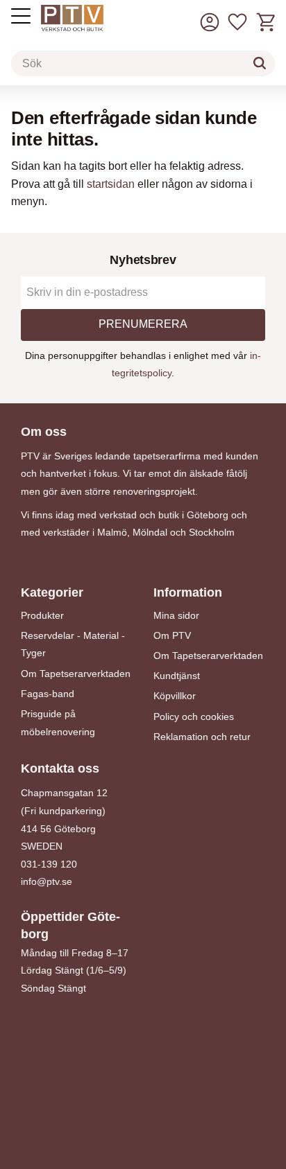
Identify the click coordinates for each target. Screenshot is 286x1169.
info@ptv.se (46, 881)
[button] (237, 22)
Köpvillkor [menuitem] (174, 695)
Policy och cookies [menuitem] (193, 716)
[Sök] (259, 63)
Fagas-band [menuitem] (47, 693)
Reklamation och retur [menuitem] (202, 736)
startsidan (111, 184)
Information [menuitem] (187, 592)
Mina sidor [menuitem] (176, 615)
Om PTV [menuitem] (172, 635)
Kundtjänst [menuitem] (176, 675)
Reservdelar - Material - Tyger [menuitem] (73, 644)
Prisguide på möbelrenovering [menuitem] (58, 722)
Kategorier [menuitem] (52, 592)
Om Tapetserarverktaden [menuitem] (76, 673)
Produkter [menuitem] (42, 615)
